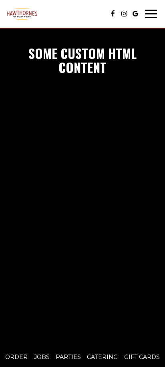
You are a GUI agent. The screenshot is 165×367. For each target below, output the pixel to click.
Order (16, 357)
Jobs (42, 357)
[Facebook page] (113, 13)
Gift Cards (142, 357)
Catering (102, 357)
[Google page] (135, 13)
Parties (68, 357)
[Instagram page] (124, 13)
